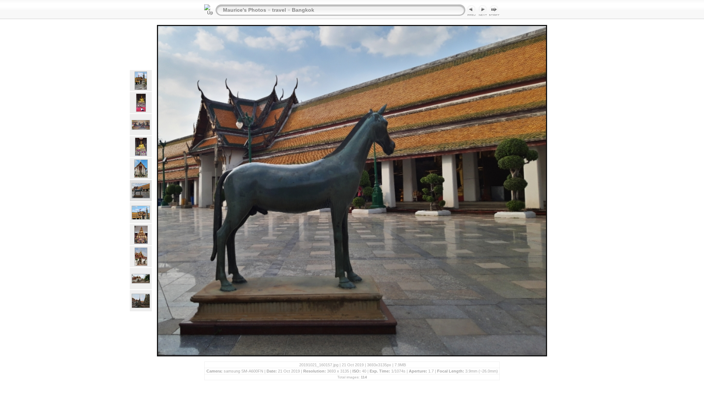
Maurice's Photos (244, 10)
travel (279, 10)
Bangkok (303, 10)
